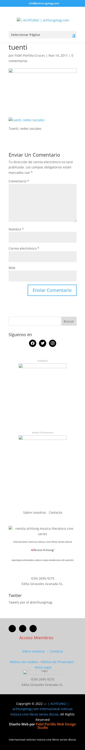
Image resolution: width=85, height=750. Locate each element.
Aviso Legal (43, 667)
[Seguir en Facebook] (12, 628)
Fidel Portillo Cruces (30, 55)
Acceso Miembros (36, 637)
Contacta (55, 512)
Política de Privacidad (57, 662)
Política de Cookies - (25, 662)
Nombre (16, 229)
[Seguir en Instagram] (33, 628)
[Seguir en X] (22, 628)
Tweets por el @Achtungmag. (31, 602)
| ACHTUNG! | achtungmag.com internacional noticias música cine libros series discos (41, 709)
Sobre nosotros (35, 512)
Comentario (19, 181)
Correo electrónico (24, 248)
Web (12, 268)
